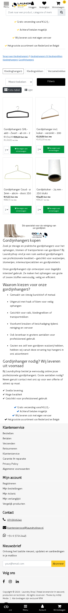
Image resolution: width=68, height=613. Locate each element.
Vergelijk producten (14, 503)
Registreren (9, 483)
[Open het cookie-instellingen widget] (6, 607)
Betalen (7, 438)
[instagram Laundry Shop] (10, 581)
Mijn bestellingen (12, 488)
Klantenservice (11, 453)
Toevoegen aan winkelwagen (22, 150)
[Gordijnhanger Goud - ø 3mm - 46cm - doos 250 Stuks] (18, 172)
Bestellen (8, 433)
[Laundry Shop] (23, 5)
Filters (51, 81)
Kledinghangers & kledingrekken (46, 56)
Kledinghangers (10, 59)
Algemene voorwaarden (16, 468)
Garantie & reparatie (14, 458)
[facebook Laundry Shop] (4, 581)
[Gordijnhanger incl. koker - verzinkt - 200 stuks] (50, 112)
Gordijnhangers (26, 59)
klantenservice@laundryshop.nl (25, 527)
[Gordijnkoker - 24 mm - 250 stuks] (50, 172)
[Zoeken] (61, 12)
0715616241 (14, 519)
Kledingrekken (35, 71)
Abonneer (58, 563)
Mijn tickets (9, 493)
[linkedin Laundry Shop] (17, 581)
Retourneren (10, 448)
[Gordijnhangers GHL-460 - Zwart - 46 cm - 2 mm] (18, 112)
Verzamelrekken (57, 71)
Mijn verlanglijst (11, 498)
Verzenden (9, 443)
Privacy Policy (10, 463)
